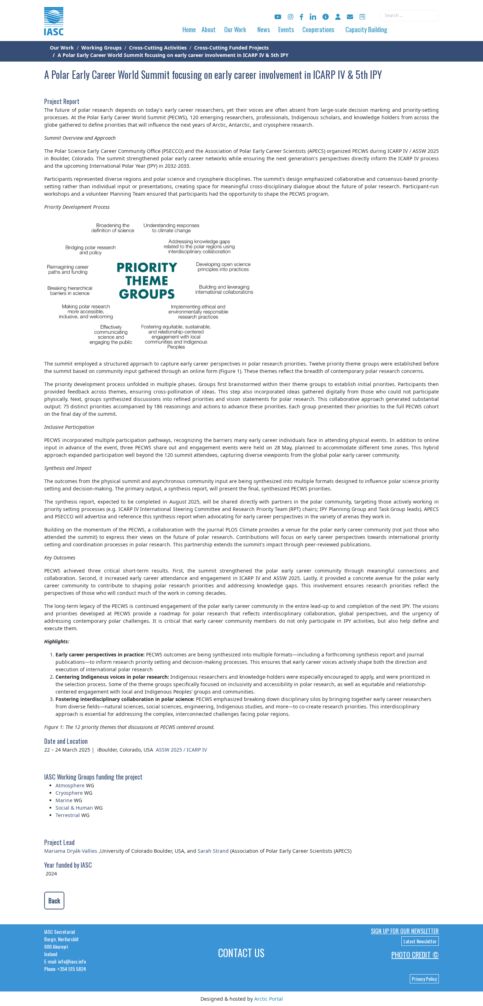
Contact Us (241, 952)
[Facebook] (301, 16)
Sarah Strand (213, 850)
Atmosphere (70, 785)
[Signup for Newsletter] (325, 16)
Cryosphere (69, 792)
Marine (64, 800)
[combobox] (409, 15)
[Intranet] (338, 16)
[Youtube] (277, 16)
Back (54, 900)
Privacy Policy (424, 978)
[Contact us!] (350, 16)
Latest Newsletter (420, 941)
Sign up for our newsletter (405, 931)
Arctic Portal (268, 998)
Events (286, 29)
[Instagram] (290, 16)
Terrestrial (68, 815)
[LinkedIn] (313, 16)
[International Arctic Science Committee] (53, 28)
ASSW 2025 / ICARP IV (182, 749)
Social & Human (74, 807)
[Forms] (362, 16)
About (209, 29)
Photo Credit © (415, 954)
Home (189, 29)
